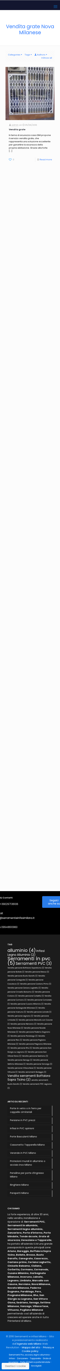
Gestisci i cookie (15, 1366)
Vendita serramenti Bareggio (32, 1072)
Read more (46, 159)
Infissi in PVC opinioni (22, 1128)
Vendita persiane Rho (21, 1048)
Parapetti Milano (19, 1193)
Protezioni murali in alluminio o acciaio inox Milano (27, 1162)
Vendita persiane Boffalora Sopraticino (26, 968)
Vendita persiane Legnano (20, 1016)
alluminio (22, 950)
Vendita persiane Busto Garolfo (23, 976)
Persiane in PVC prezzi (22, 1120)
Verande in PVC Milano (23, 1153)
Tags (27, 54)
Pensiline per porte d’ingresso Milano (27, 1174)
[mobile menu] (55, 7)
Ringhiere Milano (19, 1184)
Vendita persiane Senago (20, 1060)
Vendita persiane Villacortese (22, 1068)
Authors (41, 54)
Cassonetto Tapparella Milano (27, 1144)
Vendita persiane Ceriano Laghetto (24, 988)
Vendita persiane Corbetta (31, 996)
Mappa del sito (31, 1347)
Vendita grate (17, 129)
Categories (14, 54)
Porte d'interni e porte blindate (35, 1362)
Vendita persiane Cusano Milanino (27, 1004)
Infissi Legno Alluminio (26, 953)
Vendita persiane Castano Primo (35, 984)
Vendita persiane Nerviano (23, 1024)
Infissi (12, 1358)
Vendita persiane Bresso (37, 972)
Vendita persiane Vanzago (39, 1064)
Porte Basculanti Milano (23, 1136)
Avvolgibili (36, 1365)
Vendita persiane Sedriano (35, 1056)
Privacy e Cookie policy (38, 1349)
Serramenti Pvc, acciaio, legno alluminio (29, 1354)
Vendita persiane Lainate (39, 1012)
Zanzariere (22, 1358)
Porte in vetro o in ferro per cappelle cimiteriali (25, 1110)
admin (15, 125)
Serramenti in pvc (29, 960)
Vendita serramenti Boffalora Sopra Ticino (29, 1078)
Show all (47, 57)
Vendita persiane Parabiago (24, 1036)
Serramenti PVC (34, 963)
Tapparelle (35, 1358)
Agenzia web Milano (29, 1343)
